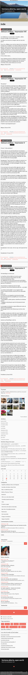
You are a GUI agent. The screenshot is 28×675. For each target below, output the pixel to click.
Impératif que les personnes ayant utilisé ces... (10, 450)
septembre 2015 (4, 433)
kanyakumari (20, 258)
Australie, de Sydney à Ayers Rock (9, 487)
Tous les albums (23, 416)
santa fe (3, 626)
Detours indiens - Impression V (13, 143)
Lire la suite (8, 393)
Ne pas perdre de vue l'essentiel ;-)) (8, 641)
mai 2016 (3, 426)
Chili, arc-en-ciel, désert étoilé (8, 497)
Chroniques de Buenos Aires (7, 645)
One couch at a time (5, 634)
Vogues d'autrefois (5, 519)
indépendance (12, 258)
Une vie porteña (5, 514)
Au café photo (4, 643)
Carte (2, 535)
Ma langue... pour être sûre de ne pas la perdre (10, 636)
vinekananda (8, 259)
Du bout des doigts (5, 649)
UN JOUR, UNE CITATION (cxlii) (7, 448)
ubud (7, 626)
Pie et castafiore (5, 601)
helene (2, 531)
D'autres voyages (5, 504)
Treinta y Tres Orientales (7, 574)
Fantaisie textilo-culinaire (7, 565)
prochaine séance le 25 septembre (8, 458)
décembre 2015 (4, 430)
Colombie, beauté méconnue (8, 499)
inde (4, 134)
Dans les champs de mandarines (9, 579)
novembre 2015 (4, 432)
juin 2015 (3, 437)
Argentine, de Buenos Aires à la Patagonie (10, 484)
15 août (7, 258)
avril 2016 (3, 428)
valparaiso (7, 624)
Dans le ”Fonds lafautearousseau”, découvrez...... (11, 445)
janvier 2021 (3, 421)
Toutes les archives (5, 439)
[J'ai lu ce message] (26, 671)
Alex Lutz (3, 463)
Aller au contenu (4, 2)
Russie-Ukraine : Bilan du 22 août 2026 (9, 465)
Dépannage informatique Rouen (9, 525)
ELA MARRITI (15, 444)
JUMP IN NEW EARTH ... (6, 444)
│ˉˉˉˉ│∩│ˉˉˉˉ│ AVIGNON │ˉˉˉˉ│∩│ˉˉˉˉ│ (18, 461)
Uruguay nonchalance (6, 516)
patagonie (16, 624)
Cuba (3, 501)
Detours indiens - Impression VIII (13, 32)
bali (19, 626)
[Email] (14, 612)
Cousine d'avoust (4, 461)
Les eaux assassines (5, 456)
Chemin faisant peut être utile (7, 638)
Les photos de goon (5, 640)
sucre (2, 624)
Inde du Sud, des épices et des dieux (9, 506)
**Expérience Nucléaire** (7, 561)
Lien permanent (5, 68)
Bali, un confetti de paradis (7, 489)
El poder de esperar (11, 531)
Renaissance (4, 511)
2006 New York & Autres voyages (8, 647)
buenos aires (23, 624)
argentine (24, 626)
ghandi (3, 259)
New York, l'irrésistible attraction (8, 509)
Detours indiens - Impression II (13, 268)
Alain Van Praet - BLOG (21, 448)
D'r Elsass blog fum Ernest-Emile (13, 463)
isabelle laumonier (13, 626)
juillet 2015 (3, 435)
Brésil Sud (4, 494)
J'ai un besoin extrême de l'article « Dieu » (9, 453)
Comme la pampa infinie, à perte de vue (11, 583)
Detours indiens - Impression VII (13, 79)
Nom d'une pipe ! (5, 592)
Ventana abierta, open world (14, 9)
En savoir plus (9, 673)
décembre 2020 (4, 423)
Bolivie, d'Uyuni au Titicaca (7, 492)
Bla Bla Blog (13, 456)
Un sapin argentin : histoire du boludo (10, 588)
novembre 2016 (4, 424)
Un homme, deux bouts (7, 597)
